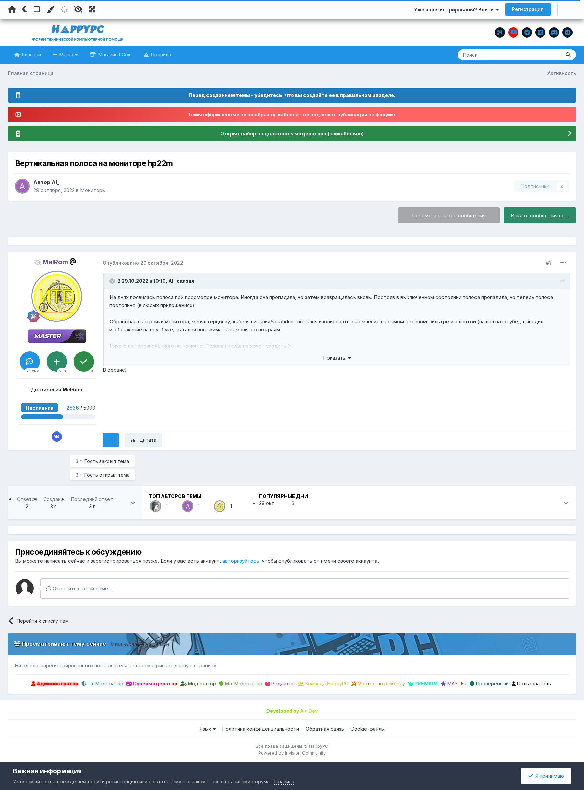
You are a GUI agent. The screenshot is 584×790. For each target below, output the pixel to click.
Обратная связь (325, 728)
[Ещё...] (563, 262)
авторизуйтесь (240, 561)
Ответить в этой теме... (81, 588)
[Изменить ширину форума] (92, 9)
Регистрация (528, 9)
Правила (160, 54)
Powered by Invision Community (292, 753)
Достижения (56, 389)
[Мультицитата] (111, 440)
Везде (545, 54)
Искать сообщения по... (540, 215)
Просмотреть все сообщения (449, 215)
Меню (66, 54)
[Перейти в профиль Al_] (22, 186)
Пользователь (533, 683)
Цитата (148, 440)
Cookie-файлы (367, 728)
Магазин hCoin (114, 54)
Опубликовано (143, 263)
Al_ (55, 182)
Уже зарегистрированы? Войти (455, 10)
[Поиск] (568, 54)
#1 (548, 263)
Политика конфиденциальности (260, 728)
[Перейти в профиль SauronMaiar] (155, 506)
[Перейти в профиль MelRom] (56, 296)
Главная (31, 54)
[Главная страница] (12, 9)
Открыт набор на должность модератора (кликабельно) (292, 134)
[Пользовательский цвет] (50, 9)
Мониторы (93, 190)
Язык (206, 728)
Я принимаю (548, 776)
